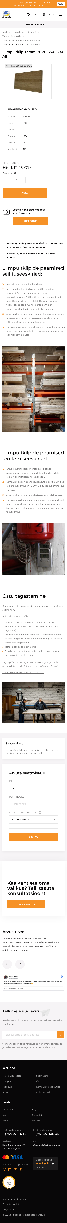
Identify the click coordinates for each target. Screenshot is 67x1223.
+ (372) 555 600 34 (46, 1134)
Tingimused (8, 1209)
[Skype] (21, 1170)
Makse (5, 1115)
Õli (37, 1081)
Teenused (36, 1120)
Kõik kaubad (43, 1092)
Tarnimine (7, 1109)
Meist (5, 1120)
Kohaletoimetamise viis (23, 812)
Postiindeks (16, 796)
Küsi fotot (31, 221)
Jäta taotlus (26, 904)
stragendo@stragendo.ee (46, 1145)
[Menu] (60, 14)
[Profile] (35, 15)
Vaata (60, 4)
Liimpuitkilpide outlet (48, 1086)
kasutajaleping (47, 1047)
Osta (24, 193)
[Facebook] (10, 1170)
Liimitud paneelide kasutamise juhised (23, 672)
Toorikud (7, 1086)
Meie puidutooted (12, 1076)
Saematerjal (42, 1076)
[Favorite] (28, 14)
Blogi (34, 1109)
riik (11, 781)
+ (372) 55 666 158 (14, 1134)
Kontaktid (36, 1115)
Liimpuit (7, 1081)
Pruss (5, 1092)
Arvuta (33, 837)
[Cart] (43, 15)
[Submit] (60, 1034)
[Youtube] (15, 1170)
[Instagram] (4, 1170)
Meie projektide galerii (14, 1199)
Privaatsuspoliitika (12, 1204)
